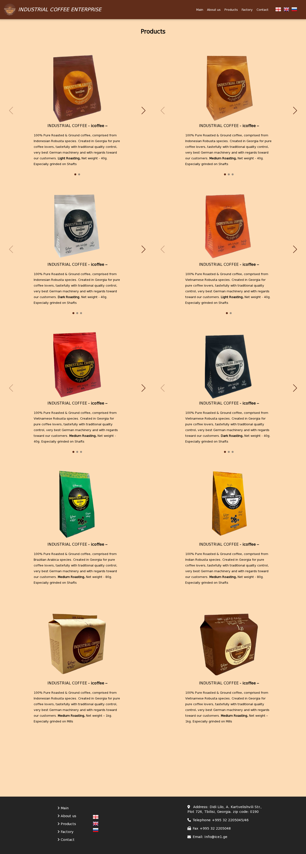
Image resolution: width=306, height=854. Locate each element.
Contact (262, 10)
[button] (143, 110)
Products (231, 10)
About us (214, 10)
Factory (247, 10)
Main (199, 10)
